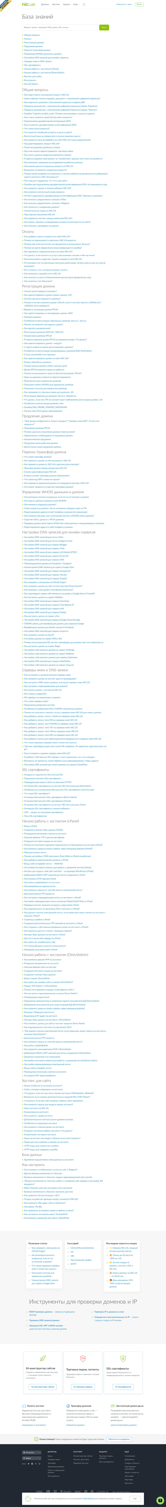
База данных (30, 80)
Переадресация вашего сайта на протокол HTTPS (47, 782)
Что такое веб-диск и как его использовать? (45, 946)
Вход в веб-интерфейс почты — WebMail (43, 864)
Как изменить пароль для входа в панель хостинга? (48, 1104)
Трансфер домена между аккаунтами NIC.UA (45, 468)
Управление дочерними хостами (39, 705)
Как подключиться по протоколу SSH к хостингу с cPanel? (52, 909)
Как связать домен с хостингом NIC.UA (43, 690)
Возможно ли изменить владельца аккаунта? (45, 170)
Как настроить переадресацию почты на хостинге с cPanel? (52, 898)
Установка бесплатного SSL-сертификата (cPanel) (47, 801)
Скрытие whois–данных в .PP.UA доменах (44, 520)
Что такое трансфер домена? (38, 457)
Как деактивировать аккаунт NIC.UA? (42, 144)
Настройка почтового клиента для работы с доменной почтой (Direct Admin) (60, 1061)
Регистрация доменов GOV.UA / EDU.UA (43, 332)
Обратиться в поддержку (119, 1439)
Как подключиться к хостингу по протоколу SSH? (47, 1027)
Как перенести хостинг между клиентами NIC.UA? (48, 218)
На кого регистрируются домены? (40, 291)
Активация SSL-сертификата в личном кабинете (47, 809)
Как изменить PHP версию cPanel (40, 879)
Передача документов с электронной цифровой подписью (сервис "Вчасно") (60, 110)
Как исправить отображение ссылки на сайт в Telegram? (50, 1170)
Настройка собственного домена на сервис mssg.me (49, 665)
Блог (24, 1464)
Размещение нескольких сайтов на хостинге (45, 834)
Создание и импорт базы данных (40, 975)
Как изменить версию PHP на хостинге (42, 960)
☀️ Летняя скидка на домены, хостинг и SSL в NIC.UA (121, 1265)
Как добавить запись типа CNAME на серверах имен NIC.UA (53, 724)
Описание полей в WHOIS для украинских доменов (48, 385)
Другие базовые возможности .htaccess (43, 1173)
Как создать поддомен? (35, 694)
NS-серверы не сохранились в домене (42, 697)
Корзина (83, 4)
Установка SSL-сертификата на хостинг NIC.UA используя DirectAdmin (57, 786)
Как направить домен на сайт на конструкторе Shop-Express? (53, 586)
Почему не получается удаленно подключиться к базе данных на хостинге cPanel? (63, 845)
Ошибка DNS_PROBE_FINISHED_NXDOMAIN (45, 407)
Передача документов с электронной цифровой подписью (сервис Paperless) (60, 106)
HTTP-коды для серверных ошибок (41, 1150)
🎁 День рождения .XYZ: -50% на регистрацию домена (121, 1283)
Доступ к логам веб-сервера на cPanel (42, 938)
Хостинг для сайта (33, 76)
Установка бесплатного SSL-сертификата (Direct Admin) (50, 797)
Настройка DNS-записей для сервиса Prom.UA (46, 556)
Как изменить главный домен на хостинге (44, 1127)
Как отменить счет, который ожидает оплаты (46, 270)
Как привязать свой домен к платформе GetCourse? (48, 590)
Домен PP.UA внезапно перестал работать (44, 370)
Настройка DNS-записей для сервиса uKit (44, 609)
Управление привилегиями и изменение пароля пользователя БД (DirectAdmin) (61, 1001)
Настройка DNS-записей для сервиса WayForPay (47, 661)
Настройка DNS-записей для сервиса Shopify (45, 579)
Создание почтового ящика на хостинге (43, 841)
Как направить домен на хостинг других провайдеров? (50, 679)
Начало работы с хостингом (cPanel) (41, 69)
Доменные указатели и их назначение (42, 1057)
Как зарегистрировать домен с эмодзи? (43, 343)
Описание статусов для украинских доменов (45, 388)
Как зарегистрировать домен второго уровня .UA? (48, 295)
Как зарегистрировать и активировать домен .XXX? (48, 313)
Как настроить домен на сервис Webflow (43, 597)
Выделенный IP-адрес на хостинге (40, 1016)
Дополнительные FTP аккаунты (39, 894)
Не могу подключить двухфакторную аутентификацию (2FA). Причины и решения (63, 196)
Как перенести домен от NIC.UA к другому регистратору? (51, 464)
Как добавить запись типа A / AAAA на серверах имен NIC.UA (53, 716)
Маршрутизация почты (35, 852)
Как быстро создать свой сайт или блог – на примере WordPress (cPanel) (58, 871)
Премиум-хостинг (80, 1463)
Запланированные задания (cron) (39, 886)
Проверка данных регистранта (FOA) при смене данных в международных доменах (64, 523)
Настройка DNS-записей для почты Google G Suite (48, 541)
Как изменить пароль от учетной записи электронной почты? (53, 890)
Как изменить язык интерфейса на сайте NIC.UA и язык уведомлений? (57, 140)
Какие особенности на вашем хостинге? (43, 1086)
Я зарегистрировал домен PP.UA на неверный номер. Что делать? (55, 340)
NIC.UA (29, 4)
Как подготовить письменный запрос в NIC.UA (46, 95)
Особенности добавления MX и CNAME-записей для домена (53, 709)
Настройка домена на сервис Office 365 (43, 639)
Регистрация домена (34, 43)
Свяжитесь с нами (124, 4)
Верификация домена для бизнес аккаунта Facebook (49, 627)
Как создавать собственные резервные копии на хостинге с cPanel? (56, 927)
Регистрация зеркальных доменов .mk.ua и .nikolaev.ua (50, 396)
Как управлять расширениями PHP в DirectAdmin (47, 1049)
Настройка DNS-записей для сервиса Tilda (44, 548)
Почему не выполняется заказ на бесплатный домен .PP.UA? (53, 373)
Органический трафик (81, 1260)
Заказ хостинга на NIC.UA (36, 1108)
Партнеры (129, 1480)
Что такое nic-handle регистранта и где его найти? (48, 132)
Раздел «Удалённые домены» (38, 362)
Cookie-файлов (88, 1499)
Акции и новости (132, 1472)
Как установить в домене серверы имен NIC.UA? (47, 753)
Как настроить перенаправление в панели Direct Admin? (50, 993)
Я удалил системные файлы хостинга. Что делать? (48, 1131)
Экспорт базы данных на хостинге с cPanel (44, 935)
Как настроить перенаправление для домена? (46, 686)
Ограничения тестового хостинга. (40, 1135)
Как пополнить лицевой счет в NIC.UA (42, 274)
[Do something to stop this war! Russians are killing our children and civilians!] (6, 6)
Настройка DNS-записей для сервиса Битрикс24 (47, 571)
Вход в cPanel (30, 826)
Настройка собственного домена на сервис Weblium (49, 654)
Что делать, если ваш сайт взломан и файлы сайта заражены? (53, 1101)
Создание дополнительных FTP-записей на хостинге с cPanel (53, 923)
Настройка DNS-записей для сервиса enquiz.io (46, 631)
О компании (130, 1456)
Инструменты (53, 1476)
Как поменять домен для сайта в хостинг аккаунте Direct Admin (54, 1024)
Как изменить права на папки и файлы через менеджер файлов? (54, 1008)
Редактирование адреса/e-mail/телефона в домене (48, 527)
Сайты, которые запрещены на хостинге (43, 1089)
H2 (72, 1252)
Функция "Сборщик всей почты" (39, 1012)
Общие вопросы (32, 35)
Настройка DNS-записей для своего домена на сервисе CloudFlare (55, 765)
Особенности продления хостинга (40, 1123)
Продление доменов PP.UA (37, 428)
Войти (139, 4)
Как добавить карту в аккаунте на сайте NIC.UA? (47, 237)
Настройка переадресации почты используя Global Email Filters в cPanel (58, 901)
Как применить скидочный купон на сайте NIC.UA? (48, 252)
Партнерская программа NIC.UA (39, 215)
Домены (45, 4)
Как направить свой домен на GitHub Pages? (45, 582)
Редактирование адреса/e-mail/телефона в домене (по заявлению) (55, 512)
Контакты (129, 1483)
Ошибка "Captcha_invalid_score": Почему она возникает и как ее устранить (59, 114)
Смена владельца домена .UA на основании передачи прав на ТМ (55, 508)
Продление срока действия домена (41, 443)
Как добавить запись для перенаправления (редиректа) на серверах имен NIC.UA (62, 739)
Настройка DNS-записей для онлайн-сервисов (46, 58)
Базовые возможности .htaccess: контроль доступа (48, 1192)
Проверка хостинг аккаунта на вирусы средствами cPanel (51, 905)
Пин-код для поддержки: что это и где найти (45, 181)
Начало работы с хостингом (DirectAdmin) (44, 73)
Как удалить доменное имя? (37, 328)
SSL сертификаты (32, 65)
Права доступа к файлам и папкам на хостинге (46, 1142)
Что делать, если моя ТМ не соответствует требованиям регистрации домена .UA (63, 400)
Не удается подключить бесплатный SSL (43, 775)
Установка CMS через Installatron (40, 1076)
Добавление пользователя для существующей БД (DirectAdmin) (54, 1005)
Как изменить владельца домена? (40, 505)
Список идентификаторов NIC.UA (40, 472)
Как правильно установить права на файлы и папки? (49, 1210)
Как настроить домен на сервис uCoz (42, 616)
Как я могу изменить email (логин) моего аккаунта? (48, 117)
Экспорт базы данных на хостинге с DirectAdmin (47, 1020)
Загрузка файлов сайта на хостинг (40, 967)
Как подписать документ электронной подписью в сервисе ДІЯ (54, 102)
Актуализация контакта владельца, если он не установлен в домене (56, 497)
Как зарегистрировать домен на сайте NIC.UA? (46, 358)
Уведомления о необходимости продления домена (48, 436)
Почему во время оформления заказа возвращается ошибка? (53, 248)
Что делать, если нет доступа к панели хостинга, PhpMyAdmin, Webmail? (59, 1093)
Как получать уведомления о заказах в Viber (45, 200)
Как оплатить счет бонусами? (38, 281)
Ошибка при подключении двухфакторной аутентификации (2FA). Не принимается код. (66, 184)
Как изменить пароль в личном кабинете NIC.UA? (47, 188)
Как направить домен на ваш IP (39, 635)
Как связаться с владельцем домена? (42, 207)
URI (72, 1256)
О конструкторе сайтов (42, 1387)
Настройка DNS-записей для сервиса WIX (44, 560)
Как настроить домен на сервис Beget (42, 646)
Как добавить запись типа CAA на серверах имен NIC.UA (51, 731)
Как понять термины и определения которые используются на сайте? (57, 222)
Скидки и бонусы (132, 1463)
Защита (66, 4)
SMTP (73, 1264)
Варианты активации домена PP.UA (41, 310)
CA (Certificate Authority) (82, 1248)
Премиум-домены (32, 317)
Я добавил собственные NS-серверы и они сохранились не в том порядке (59, 757)
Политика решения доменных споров (42, 147)
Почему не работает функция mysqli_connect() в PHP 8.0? (51, 1199)
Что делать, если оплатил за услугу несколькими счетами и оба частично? (59, 255)
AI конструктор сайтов (82, 1456)
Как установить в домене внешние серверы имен (47, 675)
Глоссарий (129, 1476)
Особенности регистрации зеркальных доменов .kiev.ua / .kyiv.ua (55, 321)
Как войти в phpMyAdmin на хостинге (42, 883)
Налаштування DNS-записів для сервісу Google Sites (49, 567)
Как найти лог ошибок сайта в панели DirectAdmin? (48, 982)
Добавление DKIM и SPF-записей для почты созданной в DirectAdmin (57, 1053)
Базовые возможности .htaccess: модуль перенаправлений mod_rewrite (58, 1177)
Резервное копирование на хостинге (41, 963)
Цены (50, 1456)
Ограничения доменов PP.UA (38, 336)
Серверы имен (54, 1459)
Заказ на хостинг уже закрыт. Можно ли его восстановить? (52, 1138)
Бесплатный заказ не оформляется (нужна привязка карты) (52, 136)
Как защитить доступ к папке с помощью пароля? (48, 931)
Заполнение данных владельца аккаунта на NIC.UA (48, 166)
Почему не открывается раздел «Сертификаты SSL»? (49, 990)
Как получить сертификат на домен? (41, 226)
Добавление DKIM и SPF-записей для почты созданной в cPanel (54, 875)
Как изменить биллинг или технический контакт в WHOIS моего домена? (59, 516)
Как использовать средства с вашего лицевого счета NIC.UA (53, 259)
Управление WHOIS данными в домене (42, 54)
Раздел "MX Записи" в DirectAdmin (40, 986)
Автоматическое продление (37, 439)
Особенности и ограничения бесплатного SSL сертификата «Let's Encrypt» (59, 790)
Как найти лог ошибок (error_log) (39, 942)
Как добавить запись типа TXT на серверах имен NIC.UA (51, 728)
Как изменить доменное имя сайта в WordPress (46, 1218)
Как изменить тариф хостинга (38, 1116)
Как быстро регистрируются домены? (42, 299)
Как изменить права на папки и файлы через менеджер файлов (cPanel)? (58, 849)
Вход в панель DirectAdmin (37, 978)
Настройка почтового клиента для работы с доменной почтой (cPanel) (57, 867)
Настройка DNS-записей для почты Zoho (43, 537)
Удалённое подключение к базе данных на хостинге (49, 1160)
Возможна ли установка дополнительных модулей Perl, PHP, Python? (57, 1097)
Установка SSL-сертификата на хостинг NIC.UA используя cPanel (55, 805)
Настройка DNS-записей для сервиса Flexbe (45, 612)
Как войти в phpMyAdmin (36, 1046)
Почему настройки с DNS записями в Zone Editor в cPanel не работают (57, 856)
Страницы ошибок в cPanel (37, 920)
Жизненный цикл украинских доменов (42, 381)
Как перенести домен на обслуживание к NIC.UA (47, 461)
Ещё (75, 4)
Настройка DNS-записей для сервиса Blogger (45, 545)
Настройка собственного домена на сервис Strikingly (49, 650)
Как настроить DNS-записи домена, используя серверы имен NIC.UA (57, 682)
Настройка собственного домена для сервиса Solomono (50, 657)
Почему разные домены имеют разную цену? (45, 366)
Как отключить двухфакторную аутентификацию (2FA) (50, 125)
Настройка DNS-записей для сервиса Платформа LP (49, 605)
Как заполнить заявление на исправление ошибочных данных (53, 162)
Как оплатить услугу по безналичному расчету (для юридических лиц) (57, 277)
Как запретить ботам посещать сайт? (42, 1195)
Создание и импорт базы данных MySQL (43, 830)
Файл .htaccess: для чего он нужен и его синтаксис (48, 1188)
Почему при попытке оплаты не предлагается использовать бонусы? (57, 244)
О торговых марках (83, 1387)
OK (135, 1499)
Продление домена (33, 46)
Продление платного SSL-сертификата (42, 778)
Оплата (27, 39)
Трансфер (52, 1463)
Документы (129, 1459)
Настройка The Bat (33, 1207)
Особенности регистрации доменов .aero (44, 403)
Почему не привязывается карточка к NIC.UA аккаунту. (50, 240)
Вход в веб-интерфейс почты (38, 1068)
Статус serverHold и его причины (40, 355)
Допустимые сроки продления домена (42, 447)
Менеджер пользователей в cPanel (40, 950)
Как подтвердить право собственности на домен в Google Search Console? (59, 594)
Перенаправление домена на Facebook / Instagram (48, 564)
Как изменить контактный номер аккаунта (44, 192)
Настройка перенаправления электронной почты (47, 1064)
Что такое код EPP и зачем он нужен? (42, 479)
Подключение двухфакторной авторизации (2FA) (47, 121)
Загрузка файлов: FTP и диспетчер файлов (44, 837)
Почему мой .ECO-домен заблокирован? (43, 411)
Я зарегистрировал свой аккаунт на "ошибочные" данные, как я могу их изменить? (63, 159)
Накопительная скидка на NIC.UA (40, 211)
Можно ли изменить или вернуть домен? (43, 325)
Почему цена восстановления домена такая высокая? (49, 432)
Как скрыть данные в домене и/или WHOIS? (45, 501)
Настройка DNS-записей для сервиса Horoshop (46, 601)
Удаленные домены (56, 1467)
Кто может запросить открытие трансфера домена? (49, 487)
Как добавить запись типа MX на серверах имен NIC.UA (50, 720)
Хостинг (56, 4)
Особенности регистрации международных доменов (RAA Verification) (58, 351)
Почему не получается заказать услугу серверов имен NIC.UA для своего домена (62, 713)
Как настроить (31, 84)
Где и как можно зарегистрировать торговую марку (48, 151)
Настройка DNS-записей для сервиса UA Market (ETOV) (50, 552)
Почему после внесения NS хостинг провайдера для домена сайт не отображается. (64, 642)
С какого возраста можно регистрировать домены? (48, 347)
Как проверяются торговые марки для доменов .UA (49, 392)
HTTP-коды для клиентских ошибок (41, 1146)
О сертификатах (123, 1387)
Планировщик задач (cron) (36, 997)
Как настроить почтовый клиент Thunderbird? (46, 1214)
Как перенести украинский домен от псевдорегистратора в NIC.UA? (56, 483)
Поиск (104, 27)
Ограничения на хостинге (36, 1112)
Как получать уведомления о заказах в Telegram (46, 203)
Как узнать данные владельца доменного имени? (47, 155)
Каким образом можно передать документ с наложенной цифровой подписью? (62, 99)
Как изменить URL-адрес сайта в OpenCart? (45, 1203)
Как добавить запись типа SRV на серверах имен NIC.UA (51, 735)
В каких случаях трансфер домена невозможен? (47, 476)
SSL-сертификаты (106, 1462)
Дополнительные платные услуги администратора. (48, 1120)
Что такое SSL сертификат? (37, 794)
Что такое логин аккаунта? (37, 129)
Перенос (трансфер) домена (37, 50)
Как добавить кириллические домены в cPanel (46, 860)
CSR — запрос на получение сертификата (43, 812)
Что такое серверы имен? (36, 701)
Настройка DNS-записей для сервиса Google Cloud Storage (52, 620)
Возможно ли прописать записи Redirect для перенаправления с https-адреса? (61, 761)
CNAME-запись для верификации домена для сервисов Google (54, 624)
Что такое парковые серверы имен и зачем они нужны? (50, 743)
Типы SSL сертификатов (35, 816)
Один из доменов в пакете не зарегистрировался (47, 377)
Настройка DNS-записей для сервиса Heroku (45, 575)
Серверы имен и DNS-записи (38, 61)
